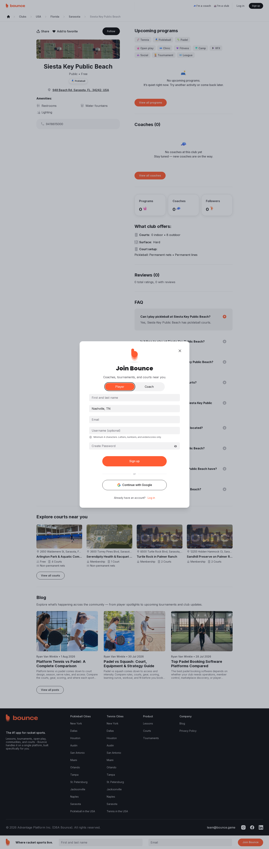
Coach (149, 386)
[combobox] (134, 408)
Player (119, 386)
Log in (151, 497)
